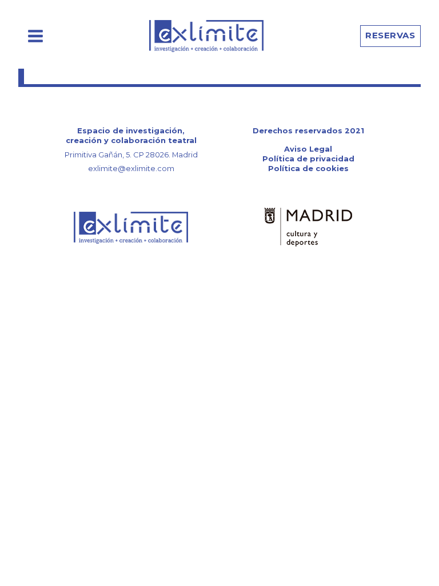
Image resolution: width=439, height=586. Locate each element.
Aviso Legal (308, 148)
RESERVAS (390, 35)
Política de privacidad (308, 158)
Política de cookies (308, 168)
